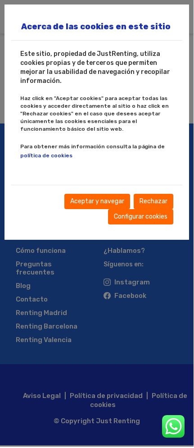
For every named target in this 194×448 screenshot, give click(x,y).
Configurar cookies (140, 216)
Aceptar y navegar (97, 201)
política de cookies (46, 155)
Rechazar (153, 201)
